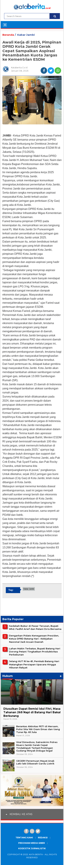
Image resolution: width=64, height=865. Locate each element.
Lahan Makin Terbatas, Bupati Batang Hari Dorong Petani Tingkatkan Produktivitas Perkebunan (34, 651)
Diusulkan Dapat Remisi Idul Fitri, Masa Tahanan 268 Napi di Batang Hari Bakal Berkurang (32, 712)
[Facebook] (26, 831)
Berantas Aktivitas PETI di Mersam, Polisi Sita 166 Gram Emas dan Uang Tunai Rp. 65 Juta (38, 729)
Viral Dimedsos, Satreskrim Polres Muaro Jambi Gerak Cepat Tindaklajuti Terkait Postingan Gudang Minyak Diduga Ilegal (37, 746)
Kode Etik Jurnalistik (32, 848)
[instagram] (32, 831)
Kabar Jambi (26, 34)
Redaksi (43, 837)
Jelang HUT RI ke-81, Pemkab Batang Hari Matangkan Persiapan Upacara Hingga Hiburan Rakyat (34, 664)
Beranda (8, 34)
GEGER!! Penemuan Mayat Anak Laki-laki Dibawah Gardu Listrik (35, 762)
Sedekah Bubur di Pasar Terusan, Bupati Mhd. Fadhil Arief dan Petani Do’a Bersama (35, 627)
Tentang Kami (24, 837)
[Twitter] (37, 831)
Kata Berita (36, 854)
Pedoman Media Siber (31, 843)
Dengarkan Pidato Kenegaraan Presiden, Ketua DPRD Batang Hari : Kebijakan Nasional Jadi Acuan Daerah (34, 638)
